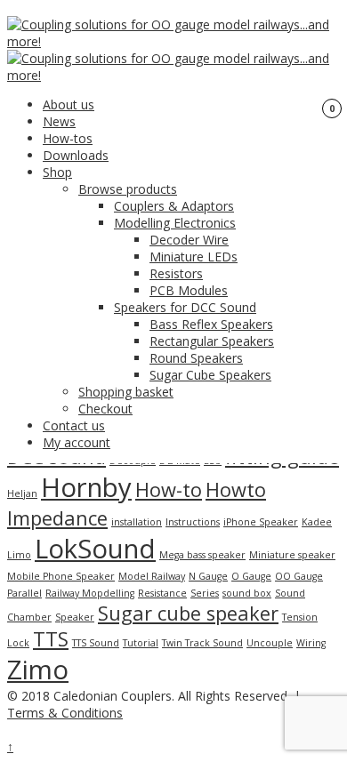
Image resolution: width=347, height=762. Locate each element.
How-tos (68, 138)
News (59, 121)
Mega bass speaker (202, 555)
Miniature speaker (292, 555)
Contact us (74, 425)
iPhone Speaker (260, 522)
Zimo (38, 669)
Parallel (24, 593)
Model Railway (151, 576)
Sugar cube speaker (188, 613)
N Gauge (208, 576)
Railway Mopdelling (89, 593)
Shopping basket (126, 391)
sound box (246, 593)
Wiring (311, 643)
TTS (51, 639)
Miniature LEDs (193, 256)
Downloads (76, 155)
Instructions (192, 522)
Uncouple (269, 643)
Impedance (57, 518)
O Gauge (251, 576)
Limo (19, 555)
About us (68, 104)
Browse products (127, 188)
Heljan (22, 493)
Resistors (176, 273)
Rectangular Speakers (211, 341)
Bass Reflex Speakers (211, 324)
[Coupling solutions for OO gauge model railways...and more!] (177, 41)
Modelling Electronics (175, 222)
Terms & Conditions (65, 712)
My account (76, 442)
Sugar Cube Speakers (210, 374)
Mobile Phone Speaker (61, 576)
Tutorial (140, 643)
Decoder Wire (189, 239)
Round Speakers (196, 357)
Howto (236, 489)
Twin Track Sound (202, 643)
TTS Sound (95, 643)
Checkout (105, 408)
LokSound (95, 548)
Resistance (162, 593)
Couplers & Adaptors (174, 205)
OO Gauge (299, 576)
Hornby (86, 487)
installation (136, 522)
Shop (57, 172)
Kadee (317, 522)
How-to (168, 489)
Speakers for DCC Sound (185, 307)
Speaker (74, 617)
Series (204, 593)
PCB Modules (188, 290)
